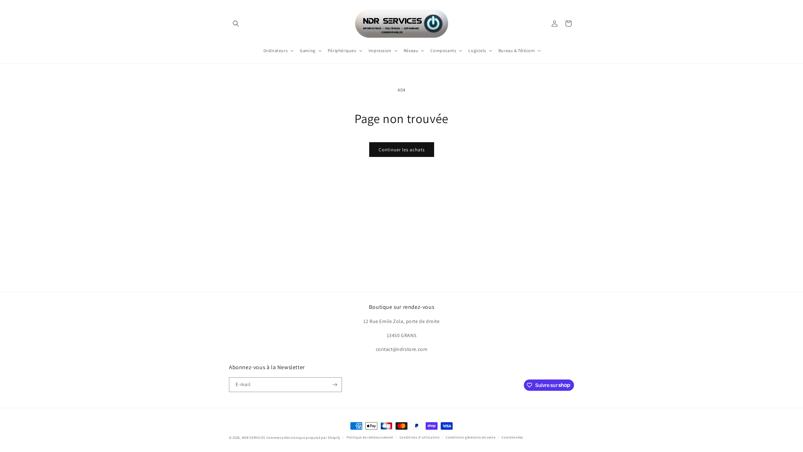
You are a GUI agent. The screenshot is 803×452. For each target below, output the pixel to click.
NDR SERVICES (253, 437)
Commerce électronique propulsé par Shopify (303, 437)
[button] (236, 23)
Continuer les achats (402, 150)
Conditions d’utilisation (420, 437)
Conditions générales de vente (470, 437)
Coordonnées (512, 437)
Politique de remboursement (370, 437)
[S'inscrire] (335, 384)
